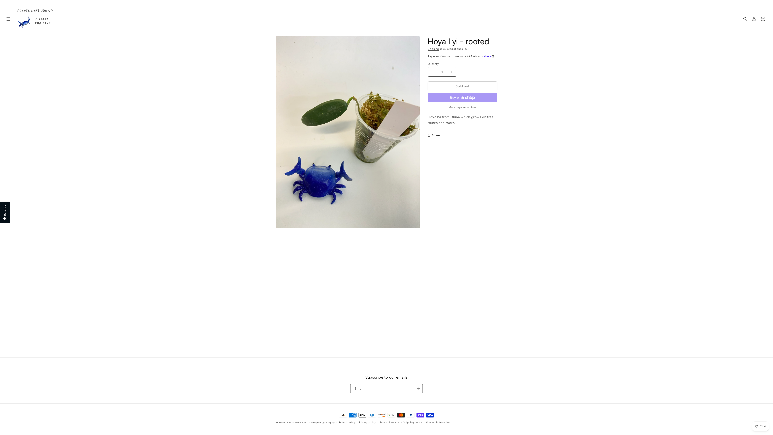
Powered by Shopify (323, 422)
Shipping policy (412, 422)
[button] (8, 18)
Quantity (433, 63)
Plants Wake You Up (298, 422)
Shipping (433, 48)
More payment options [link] (462, 107)
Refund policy (347, 422)
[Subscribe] (418, 388)
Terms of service (389, 422)
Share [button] (436, 135)
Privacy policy (367, 422)
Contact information (438, 422)
